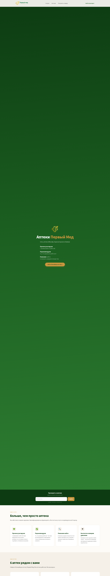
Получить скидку (63, 3)
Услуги (47, 3)
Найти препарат (89, 3)
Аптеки (54, 3)
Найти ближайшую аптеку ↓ (55, 264)
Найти (71, 499)
